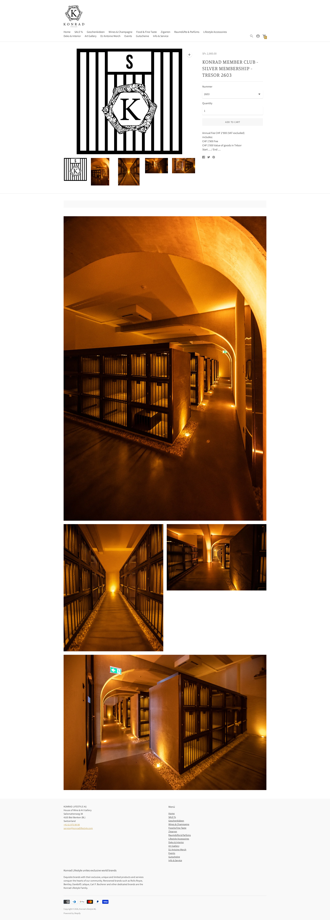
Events (128, 36)
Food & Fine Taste (146, 32)
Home (67, 32)
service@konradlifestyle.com (78, 828)
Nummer (207, 86)
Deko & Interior (72, 36)
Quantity (207, 103)
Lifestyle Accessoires (215, 32)
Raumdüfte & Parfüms (186, 32)
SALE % (78, 32)
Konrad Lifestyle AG (87, 909)
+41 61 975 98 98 (72, 824)
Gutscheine (142, 36)
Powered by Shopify (72, 913)
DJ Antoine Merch (110, 36)
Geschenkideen (96, 32)
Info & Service (160, 36)
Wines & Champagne (120, 32)
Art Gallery (90, 36)
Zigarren (165, 32)
